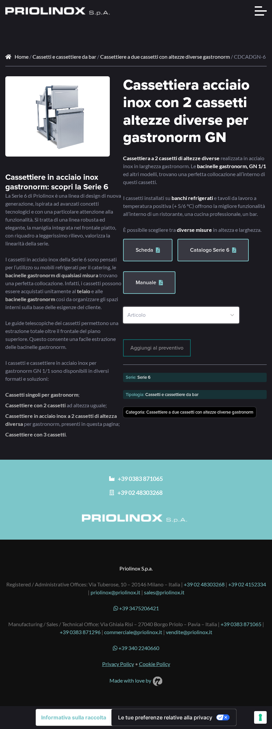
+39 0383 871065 (241, 624)
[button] (99, 86)
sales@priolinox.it (164, 592)
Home (22, 56)
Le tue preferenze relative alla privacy (165, 717)
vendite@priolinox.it (189, 632)
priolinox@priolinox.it (115, 592)
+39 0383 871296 (80, 632)
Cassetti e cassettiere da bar (64, 56)
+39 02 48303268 (204, 584)
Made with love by (130, 680)
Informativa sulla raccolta (73, 717)
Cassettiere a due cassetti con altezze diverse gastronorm (165, 56)
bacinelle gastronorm (30, 299)
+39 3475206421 (138, 608)
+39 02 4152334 (247, 584)
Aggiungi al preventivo (156, 348)
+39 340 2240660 (138, 648)
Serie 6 (144, 377)
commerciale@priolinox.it (133, 632)
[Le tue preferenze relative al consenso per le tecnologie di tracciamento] (260, 717)
